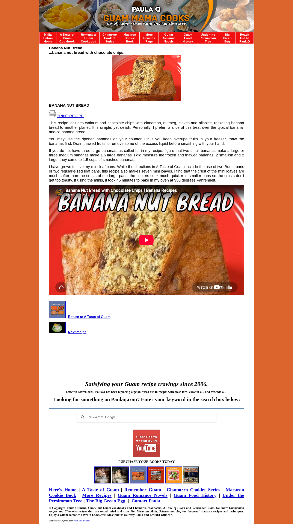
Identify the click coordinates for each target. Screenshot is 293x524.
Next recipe (77, 332)
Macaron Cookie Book (130, 38)
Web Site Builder (82, 520)
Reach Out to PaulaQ (244, 38)
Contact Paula (145, 500)
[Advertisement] (146, 353)
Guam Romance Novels (168, 38)
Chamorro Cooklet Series (110, 38)
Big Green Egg (227, 38)
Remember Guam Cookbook (88, 38)
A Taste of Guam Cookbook (67, 38)
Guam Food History (188, 38)
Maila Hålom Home (48, 38)
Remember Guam (142, 489)
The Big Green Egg (105, 500)
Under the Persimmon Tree (208, 38)
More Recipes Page (149, 38)
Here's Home (62, 489)
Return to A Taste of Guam (89, 317)
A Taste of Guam (100, 489)
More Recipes (97, 495)
